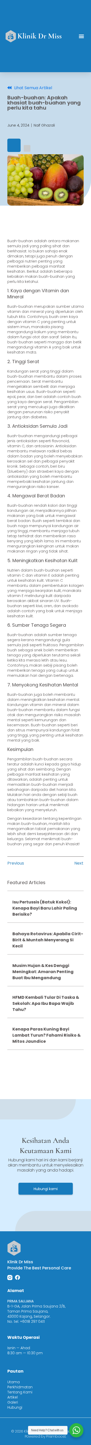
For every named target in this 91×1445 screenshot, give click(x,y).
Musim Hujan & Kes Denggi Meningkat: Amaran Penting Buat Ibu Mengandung (43, 972)
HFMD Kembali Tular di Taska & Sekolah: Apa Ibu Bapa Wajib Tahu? (45, 1003)
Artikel (12, 1397)
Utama (13, 1382)
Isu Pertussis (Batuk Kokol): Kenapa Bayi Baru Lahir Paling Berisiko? (44, 908)
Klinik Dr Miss (39, 36)
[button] (81, 36)
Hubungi (14, 1407)
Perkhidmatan (20, 1387)
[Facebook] (17, 1277)
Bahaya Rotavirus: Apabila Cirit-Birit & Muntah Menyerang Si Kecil (47, 940)
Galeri (12, 1402)
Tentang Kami (19, 1392)
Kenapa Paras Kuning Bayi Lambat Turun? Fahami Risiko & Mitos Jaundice (46, 1035)
